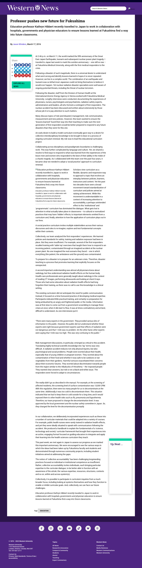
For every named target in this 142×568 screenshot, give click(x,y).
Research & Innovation (60, 548)
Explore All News (19, 84)
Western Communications (105, 550)
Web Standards (20, 556)
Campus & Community (60, 550)
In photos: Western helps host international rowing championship (120, 475)
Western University (103, 553)
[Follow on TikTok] (79, 528)
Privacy (11, 556)
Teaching (55, 557)
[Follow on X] (88, 528)
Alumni (54, 555)
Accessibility (13, 558)
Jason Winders (19, 44)
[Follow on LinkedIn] (60, 528)
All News (55, 545)
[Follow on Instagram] (51, 528)
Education (44, 511)
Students (55, 553)
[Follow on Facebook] (41, 528)
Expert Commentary (59, 560)
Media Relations (102, 548)
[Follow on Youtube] (69, 528)
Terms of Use (31, 556)
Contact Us (12, 554)
